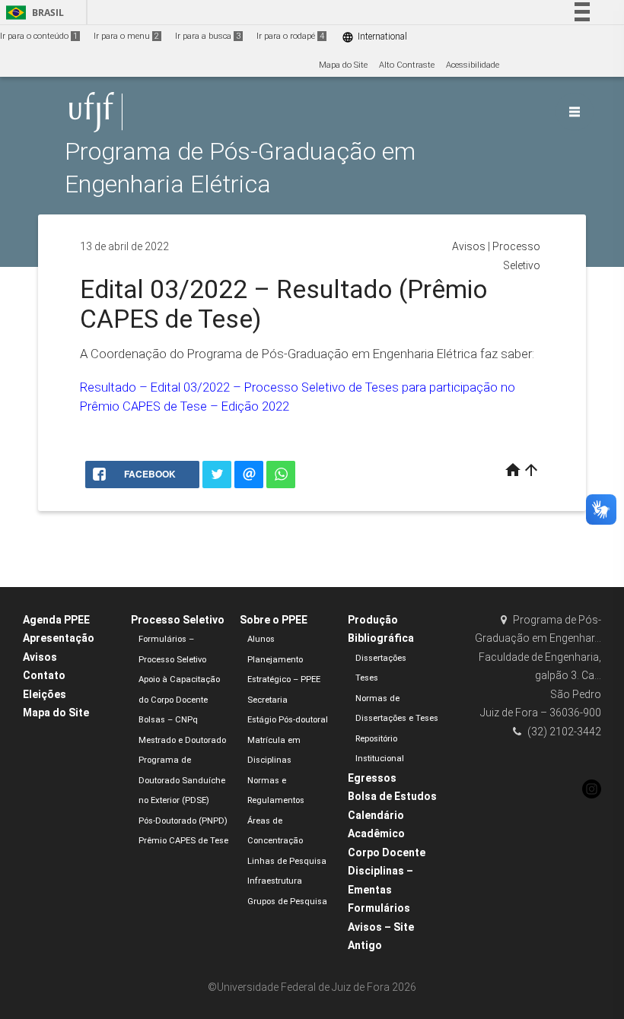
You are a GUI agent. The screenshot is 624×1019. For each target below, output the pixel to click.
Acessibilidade (472, 65)
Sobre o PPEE (273, 620)
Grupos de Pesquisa (287, 901)
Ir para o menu (126, 36)
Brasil (32, 12)
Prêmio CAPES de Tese (183, 841)
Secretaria (267, 700)
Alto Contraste (407, 65)
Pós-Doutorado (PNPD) (183, 821)
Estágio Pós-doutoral (287, 720)
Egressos (372, 778)
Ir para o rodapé (290, 36)
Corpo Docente (386, 852)
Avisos (469, 246)
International (374, 37)
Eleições (44, 694)
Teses (366, 678)
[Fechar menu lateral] (575, 112)
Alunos (261, 639)
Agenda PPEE (56, 620)
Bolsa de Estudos (392, 796)
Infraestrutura (274, 881)
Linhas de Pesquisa (286, 861)
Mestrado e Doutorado (182, 740)
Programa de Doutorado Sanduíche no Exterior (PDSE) (181, 780)
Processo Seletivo (177, 620)
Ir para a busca (207, 36)
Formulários (379, 908)
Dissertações (380, 658)
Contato (44, 675)
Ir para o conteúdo (39, 36)
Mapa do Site (343, 65)
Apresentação (58, 638)
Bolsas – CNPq (168, 720)
